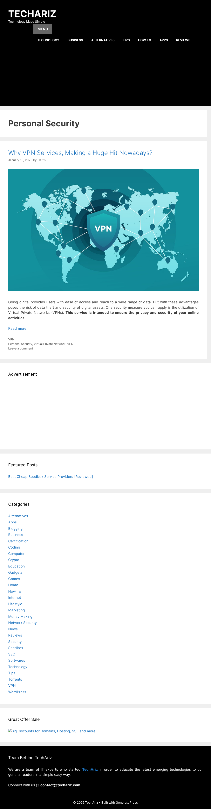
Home (13, 585)
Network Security (22, 623)
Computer (16, 554)
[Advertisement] (105, 75)
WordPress (17, 692)
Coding (14, 547)
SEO (11, 654)
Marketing (16, 610)
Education (16, 566)
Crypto (13, 560)
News (13, 629)
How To (144, 40)
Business (75, 40)
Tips (126, 40)
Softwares (16, 660)
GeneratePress (127, 802)
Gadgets (15, 572)
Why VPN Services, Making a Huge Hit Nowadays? (80, 152)
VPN (11, 339)
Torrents (15, 679)
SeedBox (15, 648)
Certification (18, 541)
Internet (14, 598)
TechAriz (32, 13)
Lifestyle (15, 604)
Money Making (20, 616)
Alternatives (103, 40)
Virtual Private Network (50, 344)
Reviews (183, 40)
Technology (48, 40)
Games (14, 579)
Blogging (15, 528)
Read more (17, 328)
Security (15, 642)
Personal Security (20, 344)
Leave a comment (20, 348)
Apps (163, 40)
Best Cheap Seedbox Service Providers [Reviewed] (50, 477)
